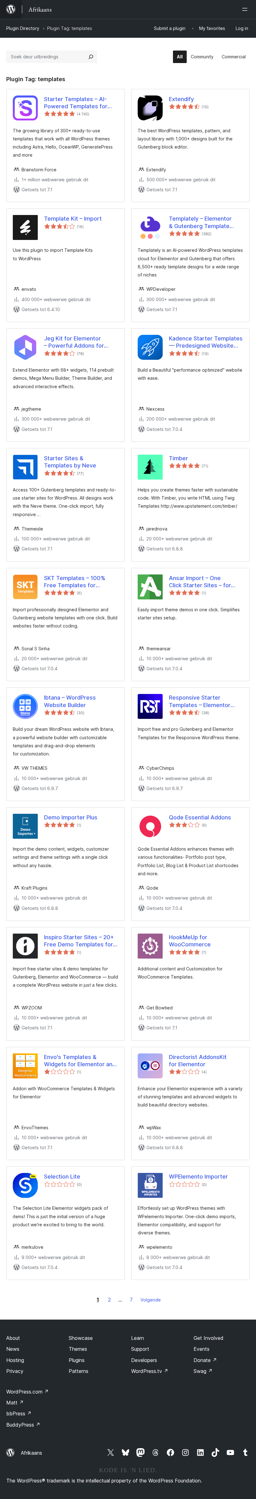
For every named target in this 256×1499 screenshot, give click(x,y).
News (12, 1349)
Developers (144, 1360)
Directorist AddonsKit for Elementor (198, 1060)
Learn (137, 1338)
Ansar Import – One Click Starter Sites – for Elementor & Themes (200, 582)
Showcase (81, 1338)
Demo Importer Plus (70, 817)
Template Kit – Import (73, 218)
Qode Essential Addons (200, 817)
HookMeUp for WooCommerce (190, 941)
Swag (203, 1371)
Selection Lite (62, 1176)
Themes (78, 1349)
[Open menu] (246, 9)
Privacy (14, 1371)
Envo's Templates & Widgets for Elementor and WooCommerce (80, 1061)
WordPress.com (27, 1392)
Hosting (15, 1360)
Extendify (181, 99)
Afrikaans (31, 1453)
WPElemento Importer (198, 1176)
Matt (15, 1402)
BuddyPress (23, 1425)
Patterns (78, 1371)
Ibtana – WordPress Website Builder (70, 701)
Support (140, 1349)
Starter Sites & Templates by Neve (70, 462)
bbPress (19, 1413)
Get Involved (209, 1338)
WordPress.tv (149, 1371)
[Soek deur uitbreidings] (91, 57)
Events (201, 1349)
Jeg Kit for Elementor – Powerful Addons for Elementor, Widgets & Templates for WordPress (78, 342)
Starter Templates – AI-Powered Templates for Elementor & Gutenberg (75, 103)
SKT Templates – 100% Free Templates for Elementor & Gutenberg (75, 582)
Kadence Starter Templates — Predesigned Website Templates (206, 342)
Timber (178, 458)
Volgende (150, 1299)
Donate (205, 1360)
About (13, 1338)
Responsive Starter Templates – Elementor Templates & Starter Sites (203, 701)
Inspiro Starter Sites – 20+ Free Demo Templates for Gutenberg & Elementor (79, 941)
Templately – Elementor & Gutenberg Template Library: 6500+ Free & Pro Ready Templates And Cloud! (203, 222)
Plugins (77, 1360)
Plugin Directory (22, 28)
